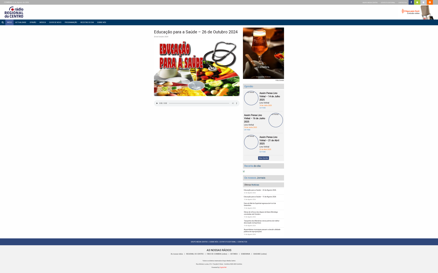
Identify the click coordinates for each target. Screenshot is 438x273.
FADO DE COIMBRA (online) (217, 254)
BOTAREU (234, 254)
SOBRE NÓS (213, 242)
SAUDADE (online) (260, 254)
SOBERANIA (245, 254)
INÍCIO (9, 22)
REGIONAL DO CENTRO (195, 254)
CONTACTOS (402, 2)
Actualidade (20, 22)
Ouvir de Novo (55, 22)
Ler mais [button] (262, 108)
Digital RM (223, 267)
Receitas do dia (87, 22)
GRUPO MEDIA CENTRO (370, 2)
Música (43, 22)
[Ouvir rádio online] (416, 12)
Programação (71, 22)
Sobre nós (101, 22)
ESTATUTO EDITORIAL (388, 2)
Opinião (33, 22)
